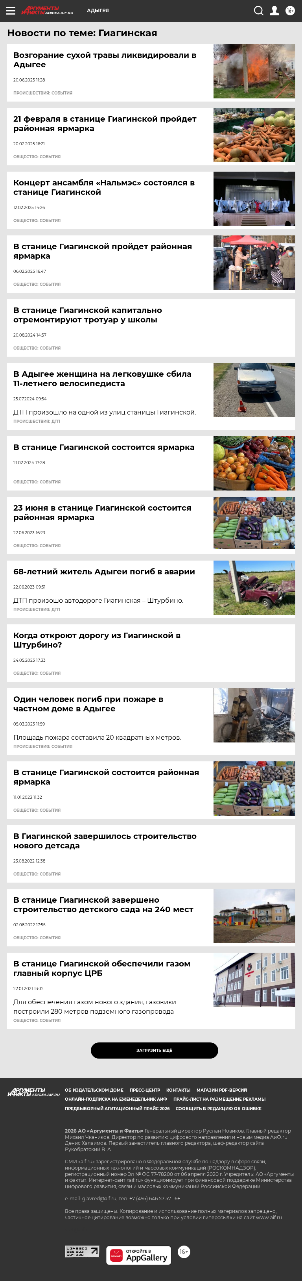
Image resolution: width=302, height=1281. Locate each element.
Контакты (178, 1090)
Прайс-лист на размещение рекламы (219, 1099)
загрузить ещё (154, 1050)
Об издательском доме (94, 1090)
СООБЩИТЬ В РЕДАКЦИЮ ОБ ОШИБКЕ (218, 1108)
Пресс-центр (145, 1090)
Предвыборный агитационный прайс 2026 (117, 1108)
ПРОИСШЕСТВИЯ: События (42, 93)
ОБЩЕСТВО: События (37, 157)
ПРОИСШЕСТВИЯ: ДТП (36, 422)
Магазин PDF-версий (222, 1090)
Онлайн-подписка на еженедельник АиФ (116, 1099)
